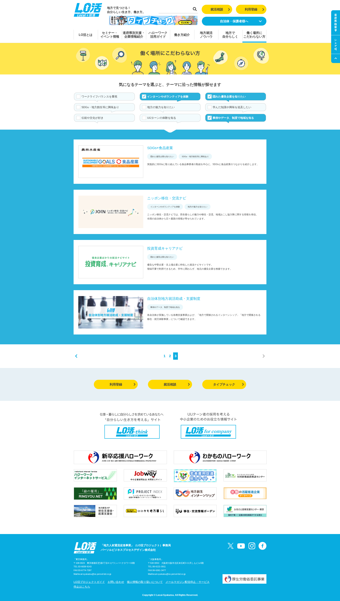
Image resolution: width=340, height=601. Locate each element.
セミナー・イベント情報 (109, 34)
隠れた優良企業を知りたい (229, 96)
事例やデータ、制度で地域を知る (233, 117)
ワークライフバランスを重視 (99, 96)
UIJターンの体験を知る (161, 117)
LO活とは (85, 34)
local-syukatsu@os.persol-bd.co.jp (94, 574)
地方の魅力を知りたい (161, 107)
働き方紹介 (182, 34)
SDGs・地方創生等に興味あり (100, 107)
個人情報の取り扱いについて (145, 581)
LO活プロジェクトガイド (89, 581)
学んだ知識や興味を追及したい (232, 107)
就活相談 (217, 9)
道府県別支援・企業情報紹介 (134, 34)
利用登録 (251, 9)
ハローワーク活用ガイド (158, 34)
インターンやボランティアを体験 (167, 96)
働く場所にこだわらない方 (254, 34)
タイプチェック (224, 384)
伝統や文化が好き (92, 117)
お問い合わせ (116, 581)
